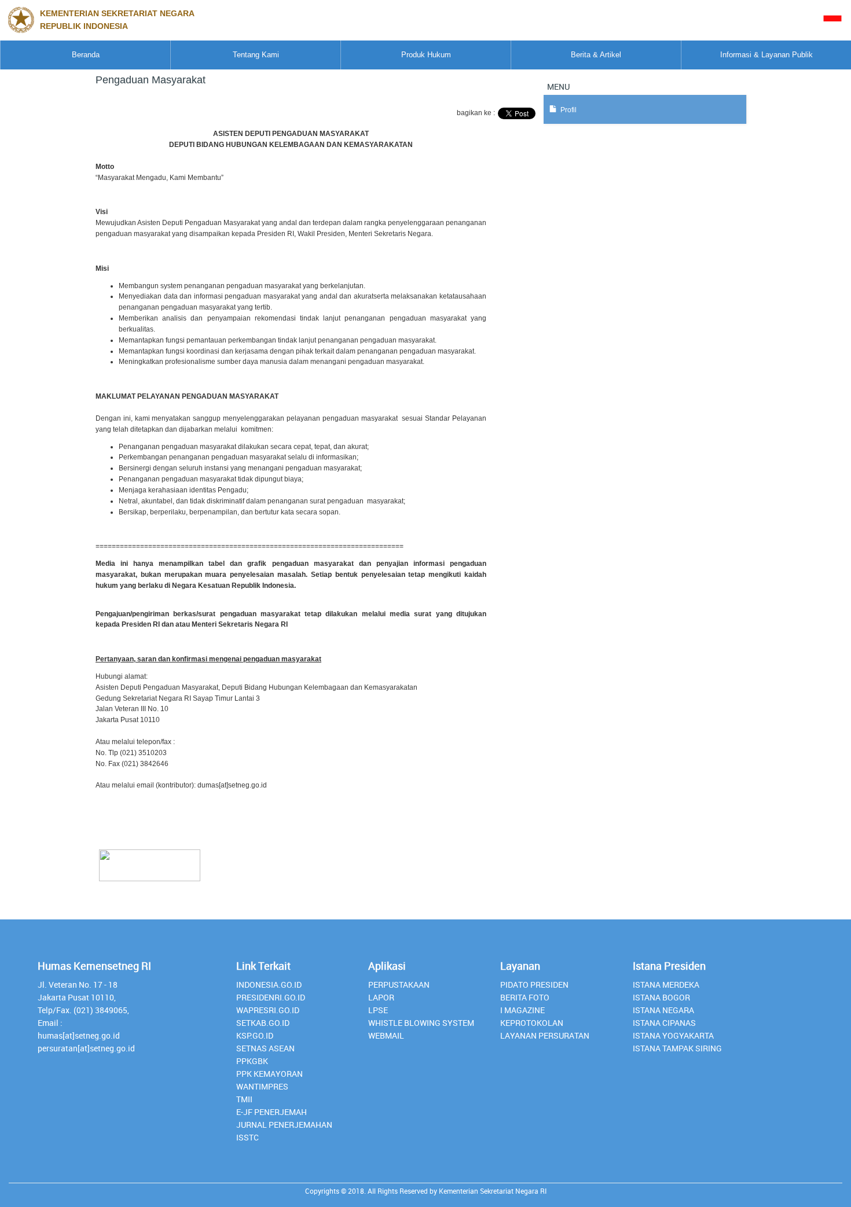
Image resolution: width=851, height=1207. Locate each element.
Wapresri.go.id (267, 1009)
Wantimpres (262, 1086)
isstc (247, 1137)
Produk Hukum (426, 54)
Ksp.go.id (254, 1035)
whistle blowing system (421, 1022)
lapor (381, 997)
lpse (378, 1009)
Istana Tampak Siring (677, 1048)
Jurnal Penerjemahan (284, 1124)
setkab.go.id (262, 1022)
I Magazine (522, 1009)
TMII (244, 1099)
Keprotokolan (531, 1022)
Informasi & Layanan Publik (766, 54)
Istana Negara (663, 1009)
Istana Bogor (661, 997)
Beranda (86, 54)
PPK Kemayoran (269, 1073)
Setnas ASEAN (265, 1048)
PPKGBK (252, 1060)
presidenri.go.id (270, 997)
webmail (386, 1035)
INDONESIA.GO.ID (269, 984)
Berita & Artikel (596, 54)
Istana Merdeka (666, 984)
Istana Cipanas (664, 1022)
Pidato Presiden (534, 984)
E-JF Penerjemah (271, 1111)
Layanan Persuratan (544, 1035)
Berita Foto (524, 997)
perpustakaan (399, 984)
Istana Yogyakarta (673, 1035)
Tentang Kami (256, 54)
